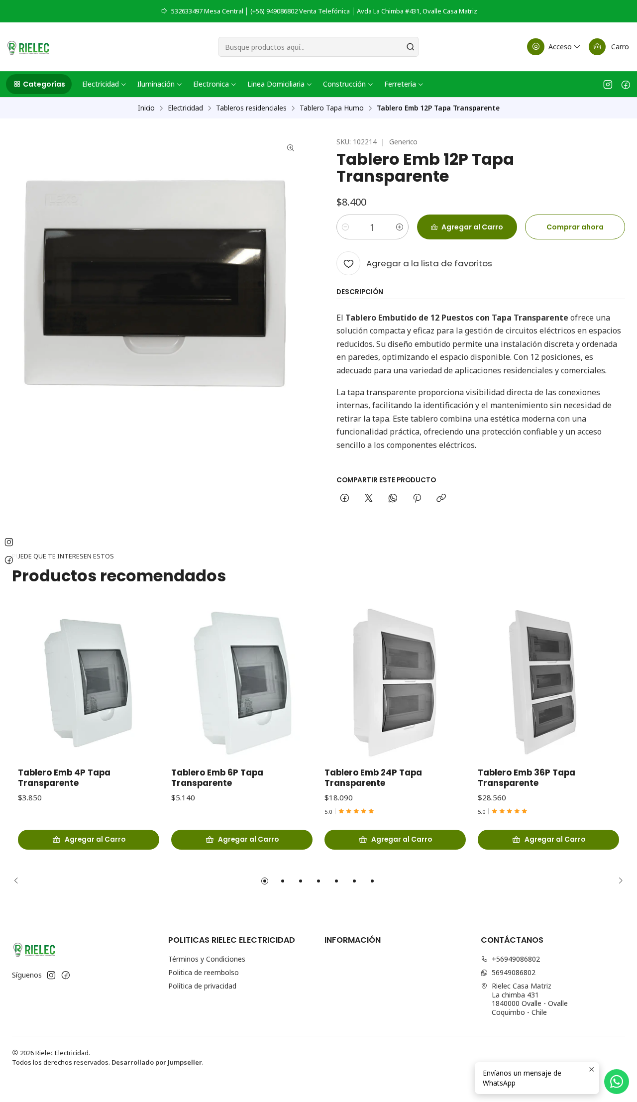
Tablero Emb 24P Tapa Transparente (373, 778)
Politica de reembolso (203, 972)
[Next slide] (617, 881)
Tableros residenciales (251, 108)
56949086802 (513, 972)
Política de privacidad (202, 986)
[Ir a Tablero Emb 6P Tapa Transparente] (241, 683)
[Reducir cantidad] (345, 227)
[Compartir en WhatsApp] (393, 499)
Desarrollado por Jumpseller (156, 1062)
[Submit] (410, 47)
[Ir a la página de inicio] (28, 46)
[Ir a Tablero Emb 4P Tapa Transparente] (88, 683)
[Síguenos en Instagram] (608, 84)
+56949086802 (516, 959)
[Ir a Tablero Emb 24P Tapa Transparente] (395, 683)
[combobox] (318, 47)
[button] (39, 84)
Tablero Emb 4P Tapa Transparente (64, 778)
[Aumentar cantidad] (399, 227)
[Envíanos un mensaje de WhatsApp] (616, 1081)
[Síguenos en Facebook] (626, 84)
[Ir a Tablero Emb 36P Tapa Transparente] (548, 683)
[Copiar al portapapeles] (441, 499)
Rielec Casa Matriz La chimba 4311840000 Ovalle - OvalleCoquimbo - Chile (530, 999)
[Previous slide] (19, 881)
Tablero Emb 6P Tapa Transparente (217, 778)
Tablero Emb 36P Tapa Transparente (526, 778)
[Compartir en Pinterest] (417, 499)
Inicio (146, 108)
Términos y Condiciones (206, 959)
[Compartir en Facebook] (344, 499)
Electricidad (185, 108)
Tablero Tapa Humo (332, 108)
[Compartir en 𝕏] (368, 499)
